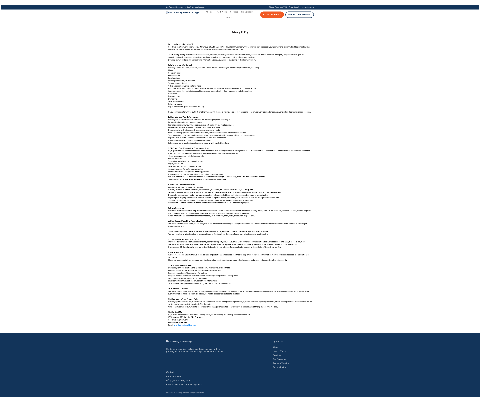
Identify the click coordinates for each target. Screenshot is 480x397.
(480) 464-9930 (174, 376)
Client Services (272, 15)
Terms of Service (281, 363)
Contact (229, 17)
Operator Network (299, 15)
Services (234, 12)
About (209, 12)
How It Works (221, 12)
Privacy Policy (279, 367)
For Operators (247, 12)
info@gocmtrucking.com (178, 380)
